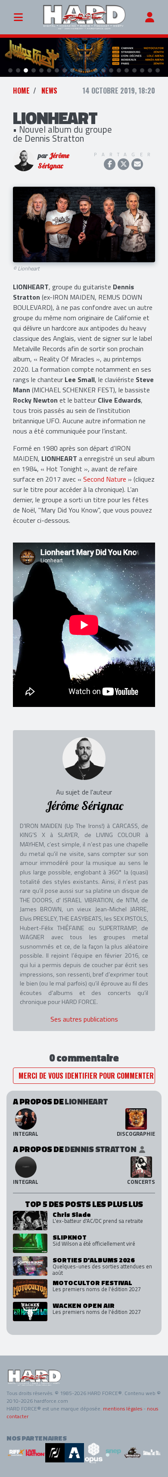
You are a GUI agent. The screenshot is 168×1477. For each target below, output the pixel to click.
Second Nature (104, 479)
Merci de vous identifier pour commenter (86, 1076)
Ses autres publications (84, 1019)
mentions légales (122, 1408)
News (49, 90)
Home (21, 90)
